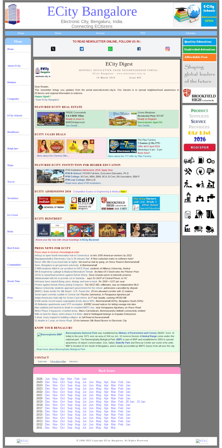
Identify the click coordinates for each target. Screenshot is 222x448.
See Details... (145, 125)
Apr (62, 378)
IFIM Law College (75, 180)
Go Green (12, 215)
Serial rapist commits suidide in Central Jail (57, 294)
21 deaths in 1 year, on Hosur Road (53, 320)
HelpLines (12, 148)
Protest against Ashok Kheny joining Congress (59, 284)
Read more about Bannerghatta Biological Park (60, 349)
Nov (55, 382)
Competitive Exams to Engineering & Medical (96, 191)
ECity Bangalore (92, 11)
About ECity (14, 66)
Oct (62, 382)
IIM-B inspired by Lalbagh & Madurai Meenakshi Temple (64, 271)
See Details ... (73, 125)
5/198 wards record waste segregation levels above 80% (65, 301)
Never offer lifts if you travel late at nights (56, 262)
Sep (69, 382)
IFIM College (72, 176)
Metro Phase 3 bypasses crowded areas (56, 310)
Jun (47, 378)
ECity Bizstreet (90, 239)
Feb (77, 378)
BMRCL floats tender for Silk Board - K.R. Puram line (62, 291)
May (55, 378)
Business (11, 82)
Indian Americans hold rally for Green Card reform (61, 297)
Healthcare (13, 132)
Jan (84, 378)
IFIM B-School (73, 173)
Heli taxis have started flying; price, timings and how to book (66, 281)
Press (10, 297)
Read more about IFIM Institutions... (84, 183)
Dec (47, 382)
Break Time (13, 281)
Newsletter (12, 198)
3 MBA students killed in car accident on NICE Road (62, 268)
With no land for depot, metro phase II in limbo (58, 314)
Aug (77, 382)
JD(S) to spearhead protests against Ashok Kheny (61, 275)
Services (100, 33)
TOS (142, 33)
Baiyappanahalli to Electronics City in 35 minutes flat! (62, 258)
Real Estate (13, 248)
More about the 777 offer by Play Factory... (130, 156)
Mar (69, 378)
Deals (10, 231)
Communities (14, 264)
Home (21, 33)
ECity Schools (14, 115)
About (58, 33)
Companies (13, 99)
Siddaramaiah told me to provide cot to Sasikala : (60, 278)
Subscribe (42, 361)
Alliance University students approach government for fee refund (68, 288)
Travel (10, 181)
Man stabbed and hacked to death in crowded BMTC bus (65, 307)
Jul (84, 382)
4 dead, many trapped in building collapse (56, 317)
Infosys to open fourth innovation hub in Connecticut (62, 255)
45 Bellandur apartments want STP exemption (59, 304)
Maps (10, 165)
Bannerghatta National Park (81, 333)
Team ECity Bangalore (47, 99)
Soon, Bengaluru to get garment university (57, 265)
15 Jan (141, 401)
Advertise (191, 33)
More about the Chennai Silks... (53, 155)
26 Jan (130, 401)
